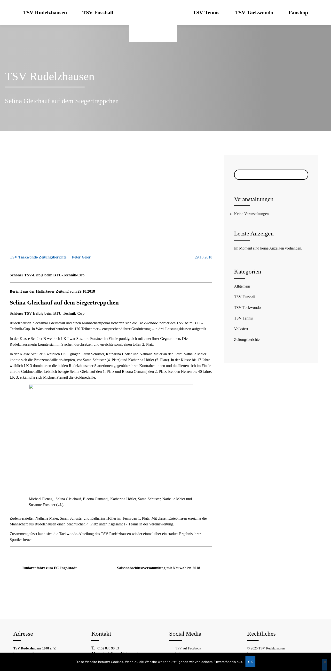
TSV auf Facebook (188, 648)
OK (250, 662)
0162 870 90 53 (108, 648)
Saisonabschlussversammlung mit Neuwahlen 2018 (158, 568)
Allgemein (242, 286)
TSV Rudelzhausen (45, 12)
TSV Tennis (206, 12)
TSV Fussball (97, 12)
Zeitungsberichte (247, 339)
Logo (153, 12)
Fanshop (298, 12)
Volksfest (241, 329)
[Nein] (324, 665)
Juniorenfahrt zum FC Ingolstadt (49, 568)
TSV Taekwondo (254, 12)
